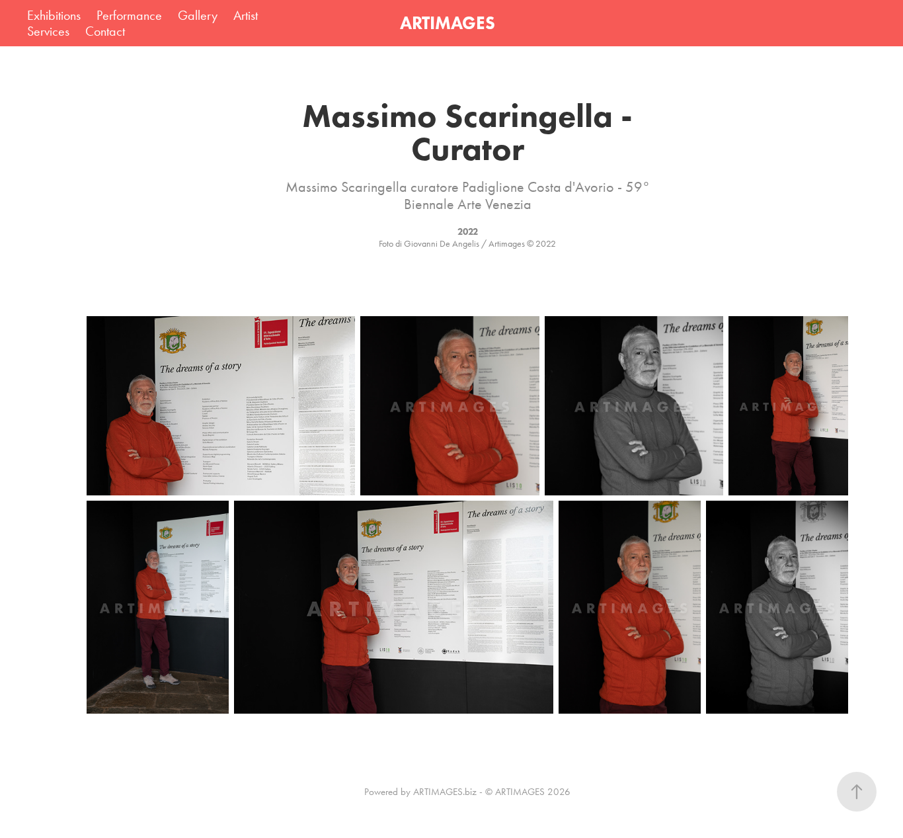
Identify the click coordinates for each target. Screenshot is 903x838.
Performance (129, 15)
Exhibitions (54, 15)
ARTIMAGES (447, 23)
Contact (105, 31)
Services (48, 31)
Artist (245, 15)
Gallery (197, 15)
